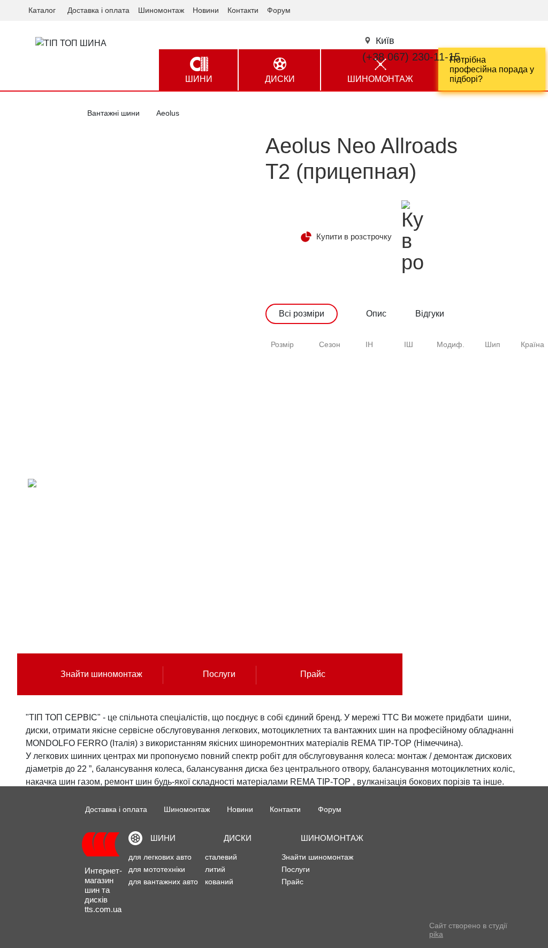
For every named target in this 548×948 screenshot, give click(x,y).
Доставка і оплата (98, 10)
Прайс (312, 674)
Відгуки (429, 313)
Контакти (242, 10)
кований (219, 881)
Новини (206, 10)
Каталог (42, 10)
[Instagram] (424, 931)
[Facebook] (384, 931)
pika (436, 934)
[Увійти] (522, 9)
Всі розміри (301, 313)
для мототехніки (156, 869)
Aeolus (167, 113)
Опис (376, 313)
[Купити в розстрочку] (412, 236)
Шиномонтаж (161, 10)
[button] (384, 40)
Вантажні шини (113, 113)
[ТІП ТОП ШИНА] (72, 43)
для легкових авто (160, 857)
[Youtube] (405, 931)
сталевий (221, 857)
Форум (279, 10)
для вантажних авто (163, 881)
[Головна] (100, 843)
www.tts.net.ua (63, 586)
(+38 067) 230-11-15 (411, 57)
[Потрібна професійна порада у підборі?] (491, 69)
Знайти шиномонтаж (101, 674)
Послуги (219, 674)
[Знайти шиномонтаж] (73, 484)
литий (215, 869)
